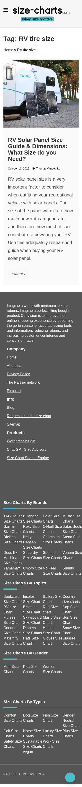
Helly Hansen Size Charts (32, 542)
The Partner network (23, 382)
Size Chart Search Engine (28, 458)
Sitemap (13, 424)
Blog (10, 407)
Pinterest (14, 391)
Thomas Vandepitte (48, 168)
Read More (18, 273)
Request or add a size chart (29, 416)
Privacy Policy (18, 374)
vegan (28, 752)
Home (8, 50)
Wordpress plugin (21, 441)
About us (14, 366)
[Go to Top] (70, 777)
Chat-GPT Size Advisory (26, 449)
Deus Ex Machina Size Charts (12, 558)
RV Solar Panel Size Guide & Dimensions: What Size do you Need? (37, 149)
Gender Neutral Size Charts (71, 720)
